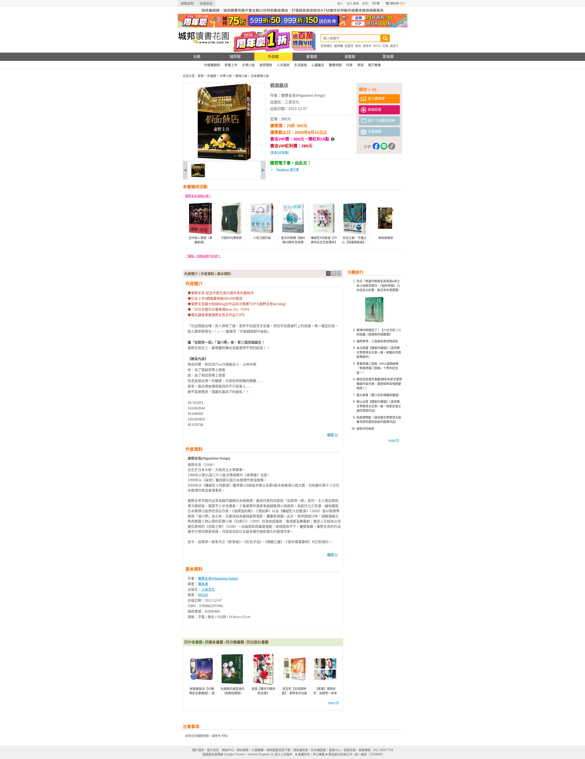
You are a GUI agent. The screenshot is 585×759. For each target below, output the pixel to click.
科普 (349, 65)
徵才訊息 (213, 750)
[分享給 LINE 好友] (383, 147)
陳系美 (203, 584)
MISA (377, 45)
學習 (360, 65)
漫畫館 (349, 57)
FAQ (225, 735)
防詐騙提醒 (318, 750)
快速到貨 (206, 3)
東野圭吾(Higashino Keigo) (303, 95)
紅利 (365, 3)
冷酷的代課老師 (231, 238)
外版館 (273, 57)
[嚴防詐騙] (292, 12)
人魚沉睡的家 (262, 238)
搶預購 (338, 45)
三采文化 (292, 102)
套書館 (311, 57)
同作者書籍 (193, 642)
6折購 (376, 3)
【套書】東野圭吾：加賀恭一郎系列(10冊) (325, 693)
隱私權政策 (300, 750)
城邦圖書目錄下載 (278, 750)
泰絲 (358, 45)
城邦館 (235, 57)
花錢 (385, 45)
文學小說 (248, 65)
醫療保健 (335, 65)
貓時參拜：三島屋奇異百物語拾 (377, 341)
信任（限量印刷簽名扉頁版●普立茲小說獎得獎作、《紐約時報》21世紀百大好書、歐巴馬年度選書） (378, 285)
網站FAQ (228, 750)
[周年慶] (292, 26)
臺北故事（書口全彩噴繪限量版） (378, 395)
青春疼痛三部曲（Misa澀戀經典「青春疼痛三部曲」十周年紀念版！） (377, 368)
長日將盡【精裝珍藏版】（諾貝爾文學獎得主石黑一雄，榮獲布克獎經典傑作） (378, 352)
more (391, 440)
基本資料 (224, 274)
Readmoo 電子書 (288, 169)
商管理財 (265, 65)
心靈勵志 (317, 65)
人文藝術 (283, 65)
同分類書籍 (235, 642)
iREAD (203, 595)
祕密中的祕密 (365, 428)
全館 (196, 57)
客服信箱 (350, 750)
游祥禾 (367, 45)
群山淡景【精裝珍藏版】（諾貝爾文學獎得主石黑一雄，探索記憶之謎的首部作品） (378, 406)
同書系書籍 (214, 642)
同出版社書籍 (258, 642)
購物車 (397, 3)
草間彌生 (326, 45)
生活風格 (300, 65)
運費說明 (187, 3)
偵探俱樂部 (385, 238)
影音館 (388, 57)
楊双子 (394, 45)
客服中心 (335, 750)
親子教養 (374, 65)
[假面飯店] (198, 176)
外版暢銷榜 (212, 65)
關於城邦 (198, 750)
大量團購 (257, 750)
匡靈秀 (349, 45)
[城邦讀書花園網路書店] (203, 51)
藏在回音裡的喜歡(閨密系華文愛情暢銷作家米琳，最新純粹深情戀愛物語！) (379, 383)
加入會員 (353, 3)
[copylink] (391, 147)
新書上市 (231, 65)
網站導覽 (243, 750)
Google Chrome (234, 754)
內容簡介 (191, 274)
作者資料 (207, 274)
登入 (340, 3)
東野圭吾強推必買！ (198, 196)
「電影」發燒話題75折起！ (203, 256)
